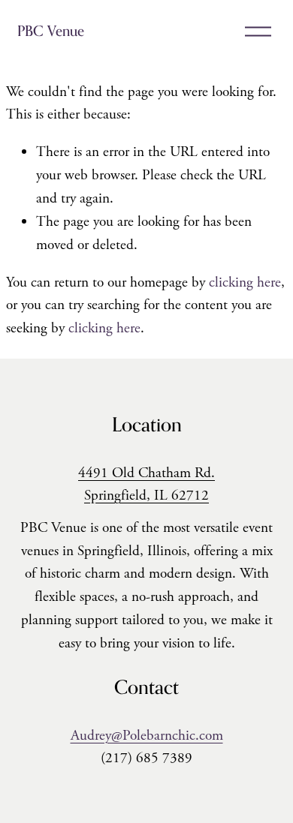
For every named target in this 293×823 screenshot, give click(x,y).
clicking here (245, 282)
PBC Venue (50, 31)
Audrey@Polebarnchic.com (147, 735)
